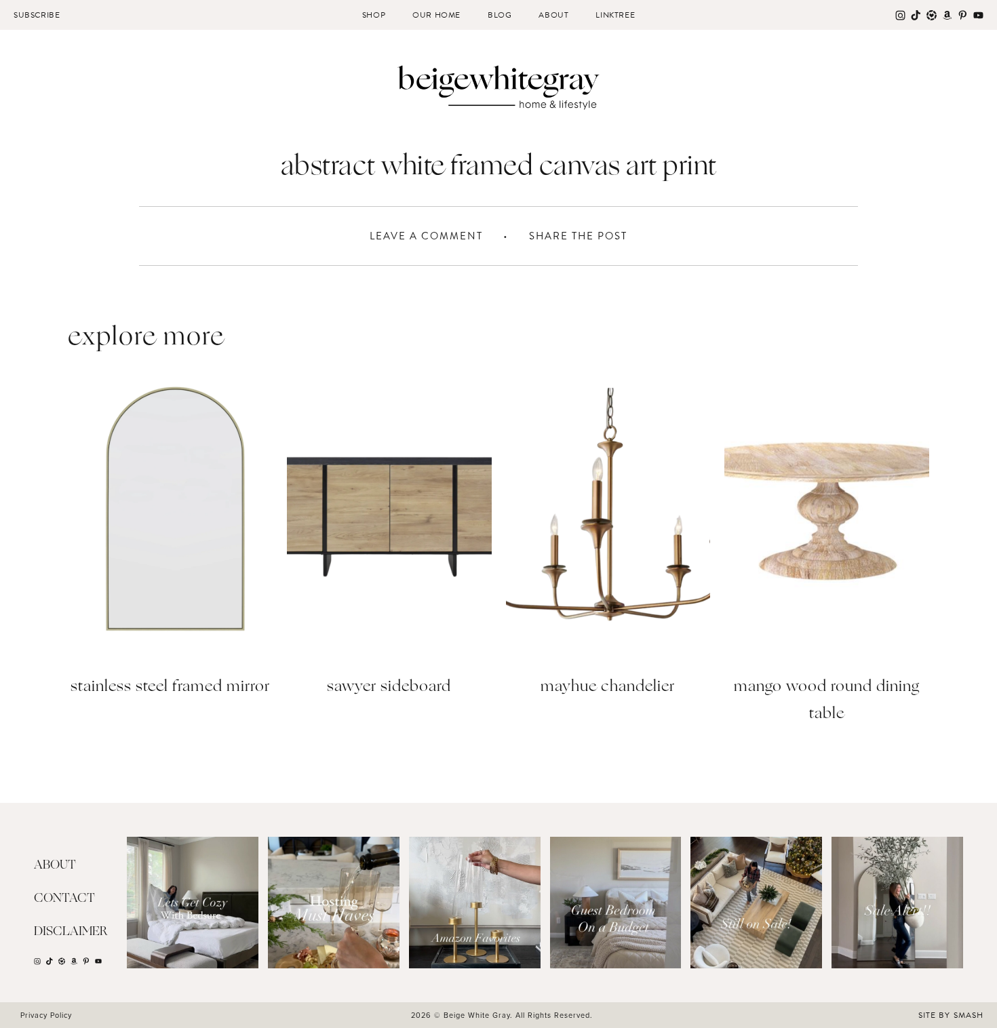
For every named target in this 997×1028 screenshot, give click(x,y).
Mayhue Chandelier (608, 687)
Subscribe (37, 15)
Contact (64, 898)
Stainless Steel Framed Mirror (170, 687)
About (553, 15)
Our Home (436, 15)
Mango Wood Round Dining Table (827, 701)
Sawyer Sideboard (389, 687)
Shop (373, 15)
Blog (499, 15)
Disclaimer (71, 931)
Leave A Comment (426, 236)
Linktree (615, 15)
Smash (968, 1015)
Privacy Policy (46, 1015)
